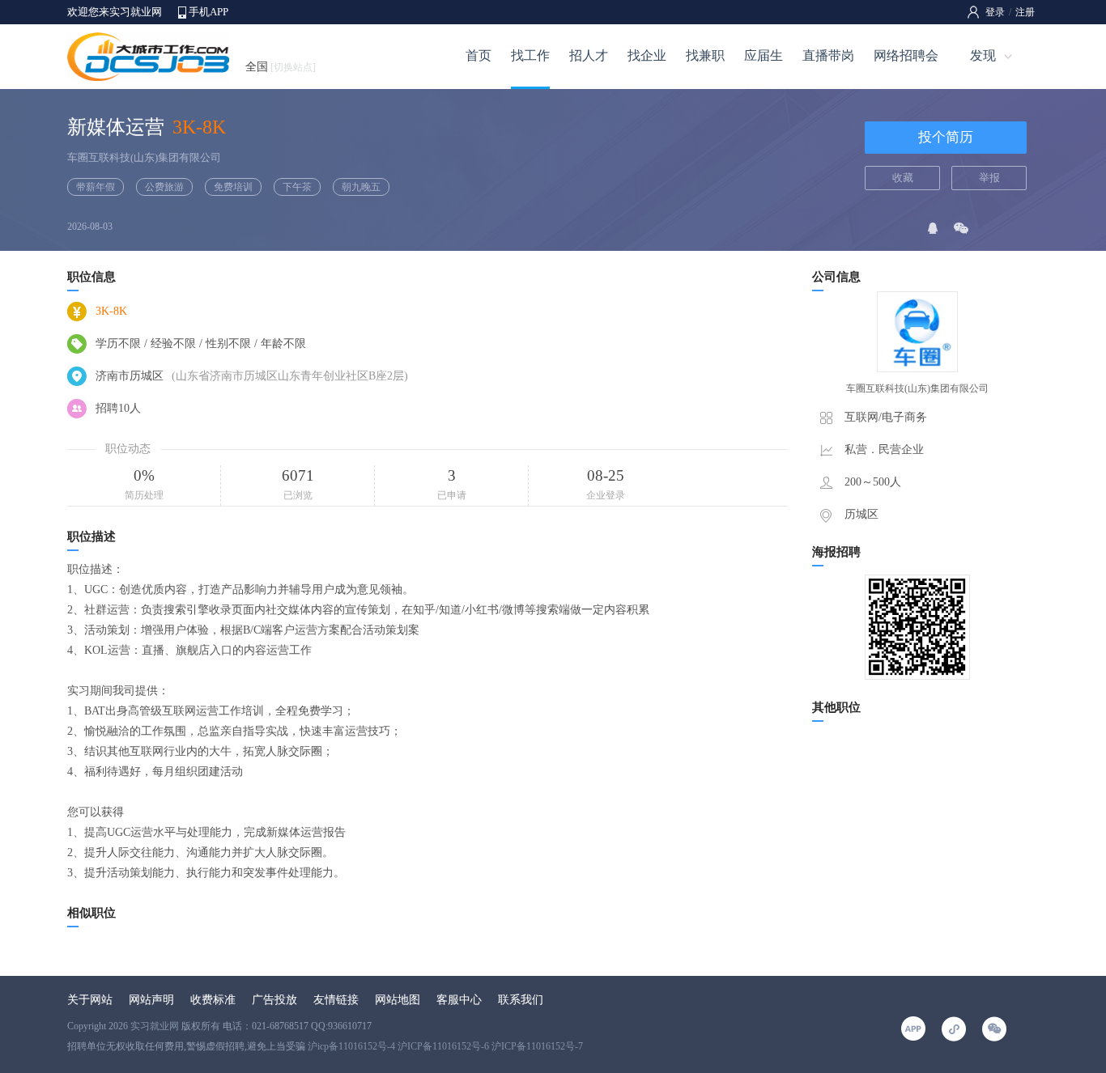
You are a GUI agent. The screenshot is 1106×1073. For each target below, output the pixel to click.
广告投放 (274, 1000)
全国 (280, 67)
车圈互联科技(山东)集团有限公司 (144, 157)
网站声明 (151, 1000)
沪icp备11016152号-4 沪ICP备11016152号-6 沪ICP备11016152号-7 (445, 1046)
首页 (478, 55)
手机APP (208, 12)
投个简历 (945, 137)
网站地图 (397, 1000)
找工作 (530, 55)
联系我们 (520, 1000)
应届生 (763, 55)
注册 (1025, 12)
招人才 (588, 55)
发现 (983, 55)
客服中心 (459, 1000)
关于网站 (90, 1000)
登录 (995, 12)
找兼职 (705, 55)
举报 (989, 178)
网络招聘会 (906, 55)
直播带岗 (828, 55)
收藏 (902, 178)
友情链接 (336, 1000)
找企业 (646, 55)
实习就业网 (154, 1026)
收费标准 (213, 1000)
